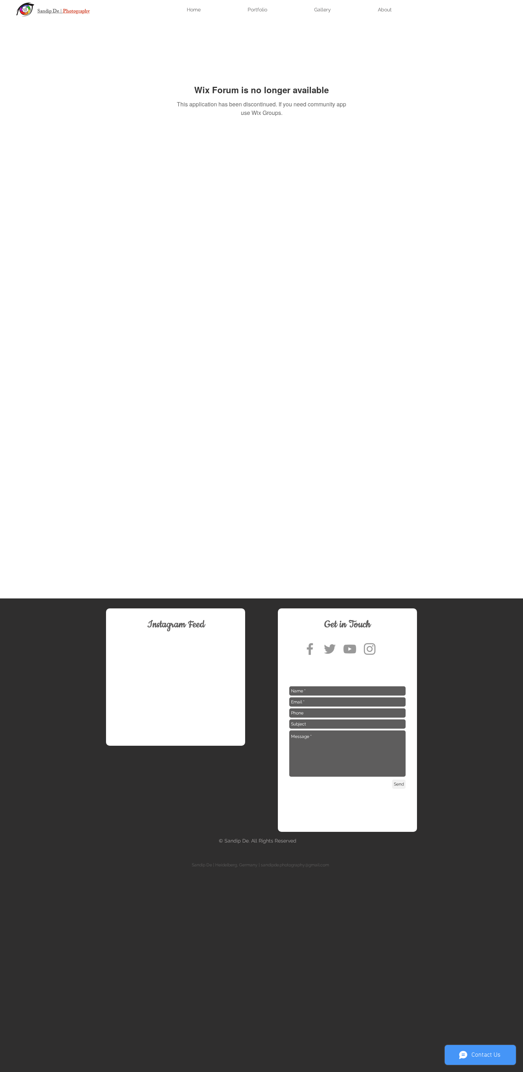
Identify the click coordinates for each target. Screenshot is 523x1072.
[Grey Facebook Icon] (310, 649)
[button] (276, 10)
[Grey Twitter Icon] (330, 649)
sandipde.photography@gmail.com (295, 864)
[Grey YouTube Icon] (350, 649)
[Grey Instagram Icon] (369, 649)
